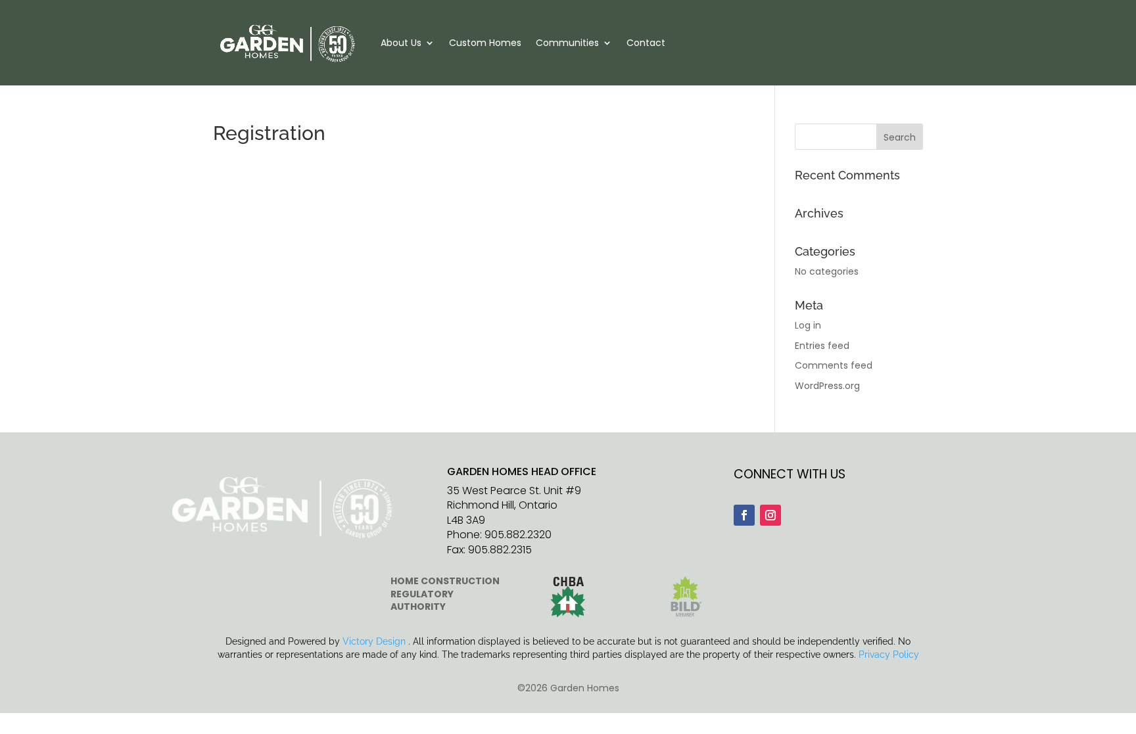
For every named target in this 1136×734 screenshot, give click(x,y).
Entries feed (822, 345)
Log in (808, 325)
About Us (401, 42)
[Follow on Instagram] (770, 515)
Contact (646, 42)
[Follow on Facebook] (744, 515)
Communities (567, 42)
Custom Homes (485, 42)
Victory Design (374, 641)
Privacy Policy (889, 654)
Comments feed (833, 365)
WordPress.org (827, 385)
